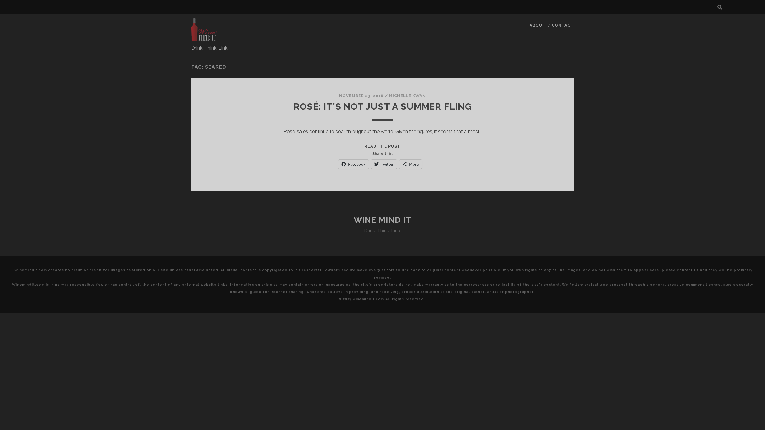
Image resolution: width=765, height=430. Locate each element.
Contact (563, 25)
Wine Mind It (382, 220)
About (538, 25)
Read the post (382, 146)
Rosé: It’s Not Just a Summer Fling (382, 106)
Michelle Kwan (407, 95)
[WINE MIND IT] (204, 38)
